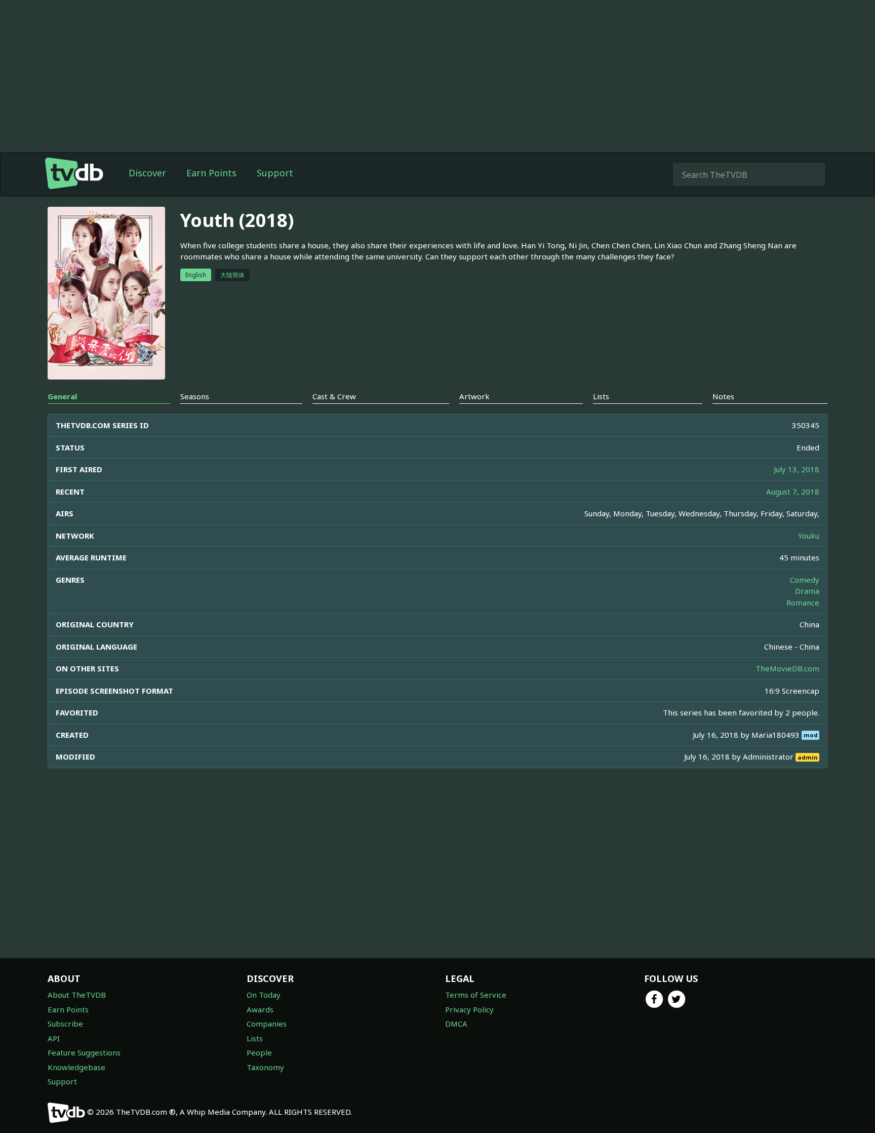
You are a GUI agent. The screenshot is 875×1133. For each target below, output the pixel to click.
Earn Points (211, 173)
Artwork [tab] (474, 396)
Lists (255, 1038)
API (54, 1038)
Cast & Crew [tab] (334, 396)
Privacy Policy (469, 1009)
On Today (264, 995)
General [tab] (62, 396)
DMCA (456, 1023)
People (259, 1052)
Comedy (804, 580)
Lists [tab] (601, 396)
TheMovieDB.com (787, 668)
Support (275, 173)
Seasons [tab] (194, 396)
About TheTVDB (77, 995)
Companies (267, 1023)
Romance (802, 602)
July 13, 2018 (796, 469)
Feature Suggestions (84, 1052)
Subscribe (65, 1023)
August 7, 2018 (792, 491)
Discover (147, 173)
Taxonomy (265, 1067)
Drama (807, 591)
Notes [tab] (723, 396)
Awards (260, 1009)
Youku (808, 536)
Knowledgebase (76, 1067)
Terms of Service (475, 995)
